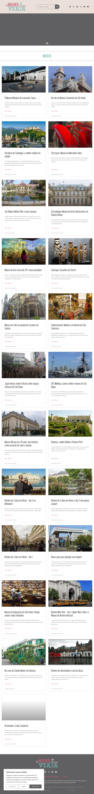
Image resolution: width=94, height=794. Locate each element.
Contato (65, 777)
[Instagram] (73, 6)
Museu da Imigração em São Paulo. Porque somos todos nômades (22, 613)
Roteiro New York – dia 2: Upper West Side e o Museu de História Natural (70, 613)
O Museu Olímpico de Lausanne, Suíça (20, 97)
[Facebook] (70, 6)
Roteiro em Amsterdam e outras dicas (67, 670)
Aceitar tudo (35, 786)
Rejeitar (24, 786)
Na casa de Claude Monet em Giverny (20, 670)
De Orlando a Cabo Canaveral (16, 725)
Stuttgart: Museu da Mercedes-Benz (66, 153)
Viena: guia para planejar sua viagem (66, 557)
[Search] (57, 7)
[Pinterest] (77, 6)
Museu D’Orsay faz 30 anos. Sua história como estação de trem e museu (21, 443)
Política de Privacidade (50, 777)
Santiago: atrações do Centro (63, 270)
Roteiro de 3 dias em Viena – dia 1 (19, 557)
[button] (47, 43)
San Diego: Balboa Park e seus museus (21, 211)
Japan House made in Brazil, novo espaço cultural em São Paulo (22, 385)
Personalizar (12, 786)
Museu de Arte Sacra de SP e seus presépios (23, 270)
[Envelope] (88, 6)
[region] (24, 779)
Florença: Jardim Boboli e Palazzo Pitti (67, 442)
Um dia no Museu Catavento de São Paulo (68, 97)
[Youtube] (84, 6)
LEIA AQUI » (8, 111)
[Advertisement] (47, 28)
